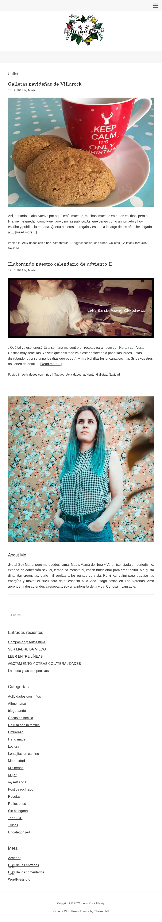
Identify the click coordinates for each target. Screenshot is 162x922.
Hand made (17, 739)
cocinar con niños (95, 243)
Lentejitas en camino (23, 753)
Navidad (13, 248)
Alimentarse (61, 243)
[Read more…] (26, 232)
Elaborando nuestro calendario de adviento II (60, 264)
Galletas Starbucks (134, 243)
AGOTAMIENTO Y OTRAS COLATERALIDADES (44, 663)
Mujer (12, 774)
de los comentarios (26, 872)
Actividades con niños (36, 243)
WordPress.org (19, 879)
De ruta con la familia (24, 724)
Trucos (13, 825)
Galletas (114, 243)
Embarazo (15, 732)
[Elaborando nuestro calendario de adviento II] (81, 342)
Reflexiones (17, 803)
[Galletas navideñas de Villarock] (81, 210)
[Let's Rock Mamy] (81, 47)
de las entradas (23, 864)
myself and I (17, 782)
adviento (88, 374)
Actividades (73, 374)
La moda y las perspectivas (28, 670)
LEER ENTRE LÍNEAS (25, 656)
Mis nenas (15, 767)
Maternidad (16, 760)
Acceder (14, 857)
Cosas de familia (20, 717)
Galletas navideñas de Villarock (45, 84)
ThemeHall (101, 911)
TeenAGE (15, 817)
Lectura (13, 746)
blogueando (17, 710)
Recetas (14, 796)
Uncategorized (19, 832)
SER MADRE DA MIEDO (27, 649)
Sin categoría (18, 810)
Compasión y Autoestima (27, 642)
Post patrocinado (20, 789)
